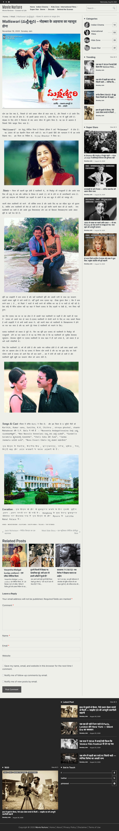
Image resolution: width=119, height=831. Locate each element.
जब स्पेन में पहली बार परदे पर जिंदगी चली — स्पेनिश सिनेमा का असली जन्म (106, 66)
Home (32, 7)
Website (6, 656)
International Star (103, 132)
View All (112, 57)
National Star (106, 199)
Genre (42, 9)
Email (5, 645)
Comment (8, 605)
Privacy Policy (70, 827)
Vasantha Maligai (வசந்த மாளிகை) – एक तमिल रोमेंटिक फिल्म (13, 573)
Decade (51, 9)
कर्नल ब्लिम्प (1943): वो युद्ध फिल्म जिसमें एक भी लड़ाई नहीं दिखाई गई (106, 82)
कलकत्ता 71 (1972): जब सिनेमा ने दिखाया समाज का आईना (66, 573)
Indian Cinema (42, 7)
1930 (87, 166)
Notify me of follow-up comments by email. (25, 675)
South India (32, 524)
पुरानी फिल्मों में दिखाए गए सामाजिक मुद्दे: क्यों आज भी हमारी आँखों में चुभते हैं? (40, 573)
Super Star (34, 9)
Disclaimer (82, 827)
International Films (68, 7)
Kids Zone (55, 7)
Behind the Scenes (65, 9)
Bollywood (90, 199)
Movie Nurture (12, 6)
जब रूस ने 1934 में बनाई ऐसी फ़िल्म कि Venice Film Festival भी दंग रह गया (96, 742)
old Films (22, 524)
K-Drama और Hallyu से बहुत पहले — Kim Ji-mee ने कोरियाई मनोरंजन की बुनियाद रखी (100, 156)
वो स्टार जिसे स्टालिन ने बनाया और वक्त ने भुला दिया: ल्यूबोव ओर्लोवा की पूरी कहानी (99, 259)
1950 (87, 132)
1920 (5, 772)
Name (6, 635)
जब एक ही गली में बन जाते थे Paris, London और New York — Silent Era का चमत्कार (105, 113)
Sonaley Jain (26, 31)
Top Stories (50, 524)
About (59, 827)
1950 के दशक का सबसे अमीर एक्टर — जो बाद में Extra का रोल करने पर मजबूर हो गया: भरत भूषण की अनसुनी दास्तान (100, 225)
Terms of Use (94, 827)
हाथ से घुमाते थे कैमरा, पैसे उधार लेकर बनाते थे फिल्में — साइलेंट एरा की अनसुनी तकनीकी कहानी (106, 98)
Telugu (41, 524)
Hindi (4, 524)
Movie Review (12, 524)
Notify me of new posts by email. (20, 681)
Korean (88, 134)
